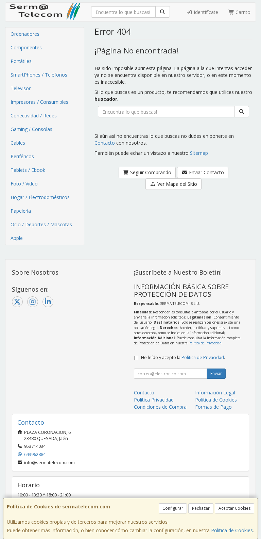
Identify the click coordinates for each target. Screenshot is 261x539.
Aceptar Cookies (234, 508)
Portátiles (21, 61)
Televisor (21, 88)
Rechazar (201, 508)
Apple (17, 238)
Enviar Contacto (206, 172)
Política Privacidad (154, 399)
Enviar (216, 373)
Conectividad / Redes (34, 115)
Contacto (104, 143)
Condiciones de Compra (160, 407)
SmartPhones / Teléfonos (39, 74)
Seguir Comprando (150, 172)
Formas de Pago (213, 407)
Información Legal (215, 392)
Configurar (172, 508)
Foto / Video (24, 183)
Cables (18, 143)
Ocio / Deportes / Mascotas (41, 224)
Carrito (242, 12)
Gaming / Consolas (31, 129)
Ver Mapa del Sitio (176, 184)
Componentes (26, 47)
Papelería (21, 211)
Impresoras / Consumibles (39, 102)
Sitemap (199, 153)
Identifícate (205, 12)
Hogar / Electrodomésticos (40, 197)
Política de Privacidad (205, 343)
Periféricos (22, 156)
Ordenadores (25, 34)
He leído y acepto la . (183, 357)
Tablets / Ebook (28, 170)
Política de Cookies (232, 530)
